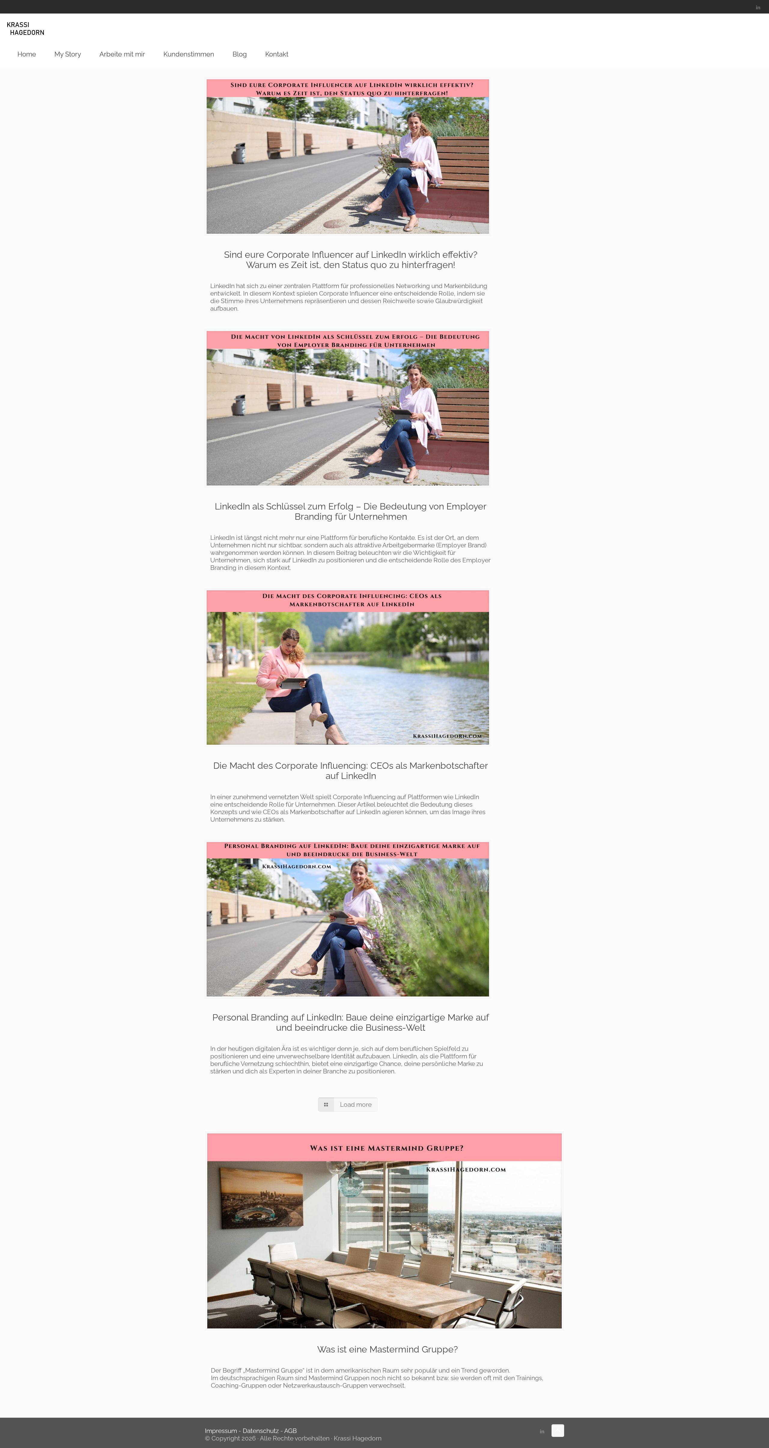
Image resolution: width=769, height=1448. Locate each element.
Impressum (222, 1430)
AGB (290, 1430)
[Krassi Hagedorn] (25, 27)
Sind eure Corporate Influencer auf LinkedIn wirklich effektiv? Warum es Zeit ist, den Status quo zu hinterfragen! (350, 259)
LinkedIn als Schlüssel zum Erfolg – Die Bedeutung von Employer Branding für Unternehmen (351, 511)
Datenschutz (261, 1430)
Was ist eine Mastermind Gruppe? (387, 1349)
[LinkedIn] (758, 7)
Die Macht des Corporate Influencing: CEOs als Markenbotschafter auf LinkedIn (350, 770)
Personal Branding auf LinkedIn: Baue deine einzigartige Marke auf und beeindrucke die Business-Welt (350, 1022)
